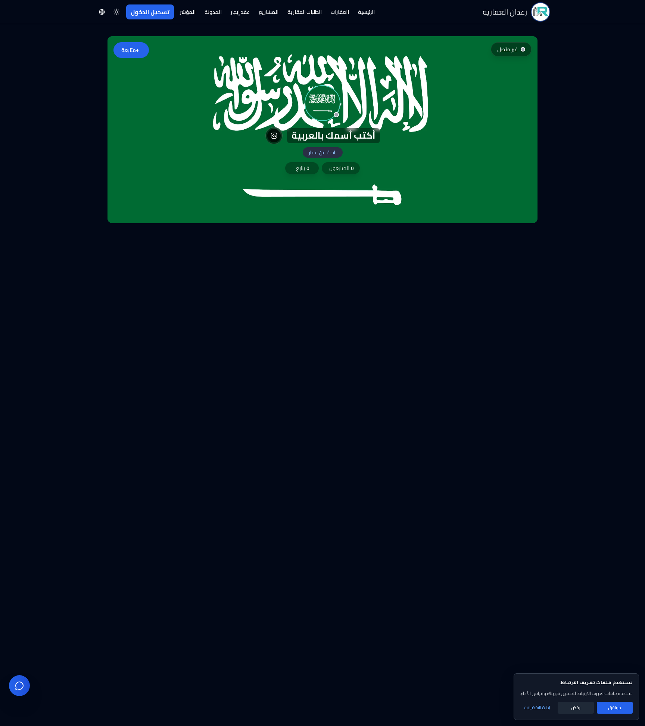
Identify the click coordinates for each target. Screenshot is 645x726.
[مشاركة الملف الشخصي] (274, 135)
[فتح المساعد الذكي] (19, 685)
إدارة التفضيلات (537, 707)
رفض (575, 707)
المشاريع (268, 12)
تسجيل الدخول (150, 12)
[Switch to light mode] (116, 12)
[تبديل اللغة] (102, 12)
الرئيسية (366, 12)
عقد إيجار (240, 12)
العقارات (340, 12)
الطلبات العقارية (304, 12)
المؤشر (188, 12)
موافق (614, 707)
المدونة (213, 12)
